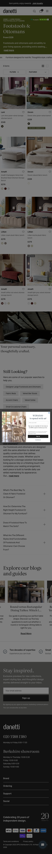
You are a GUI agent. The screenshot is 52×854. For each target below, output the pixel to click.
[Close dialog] (49, 412)
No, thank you (38, 439)
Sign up (38, 436)
